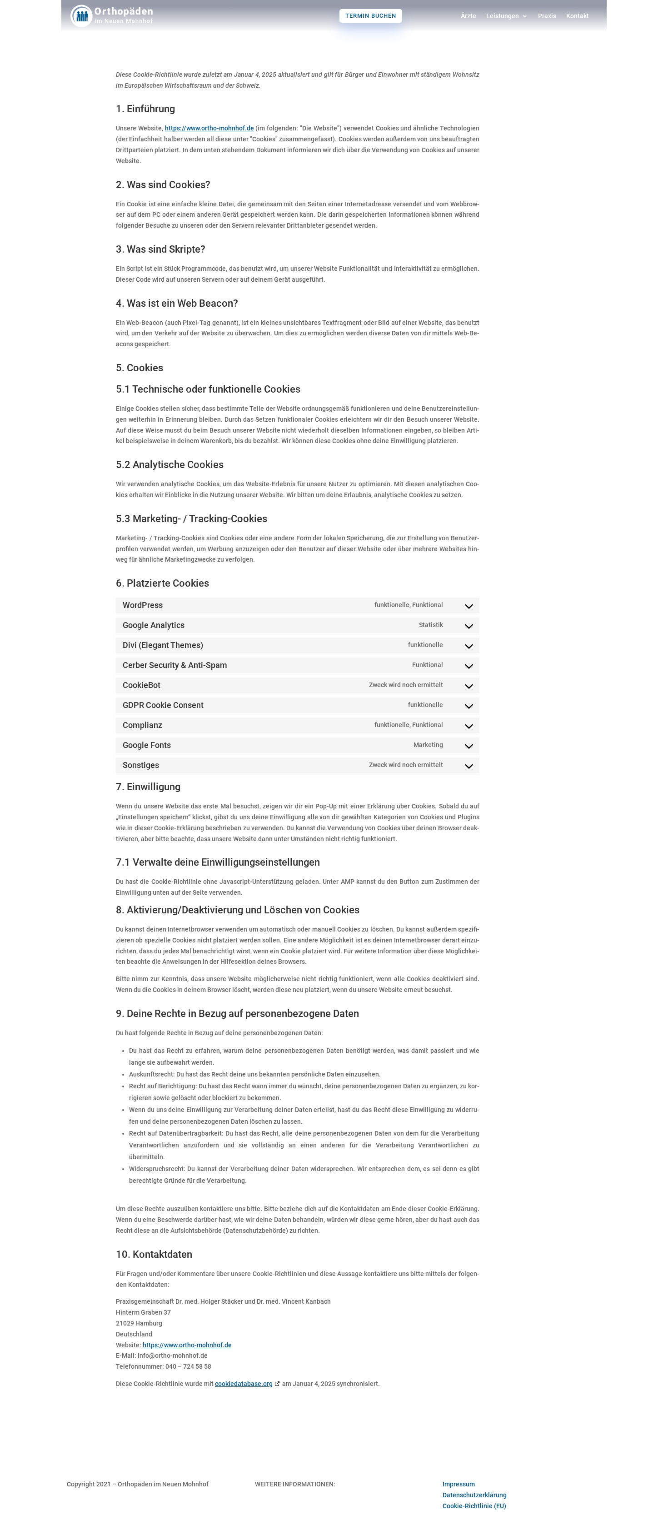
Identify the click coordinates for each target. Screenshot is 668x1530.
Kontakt (577, 16)
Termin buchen (370, 15)
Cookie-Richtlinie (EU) (474, 1506)
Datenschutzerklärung (475, 1495)
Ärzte (468, 16)
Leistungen (502, 16)
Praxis (547, 16)
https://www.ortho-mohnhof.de (209, 128)
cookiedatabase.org (244, 1383)
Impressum (459, 1484)
